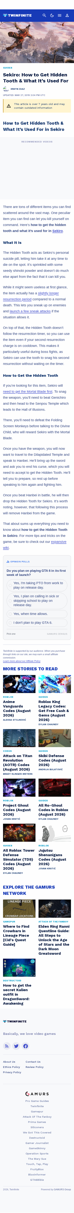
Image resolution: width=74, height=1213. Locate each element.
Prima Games (37, 1121)
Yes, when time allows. (30, 614)
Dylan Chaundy (48, 724)
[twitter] (16, 1046)
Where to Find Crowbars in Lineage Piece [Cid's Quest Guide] (16, 935)
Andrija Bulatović (51, 769)
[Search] (44, 15)
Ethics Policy (11, 1066)
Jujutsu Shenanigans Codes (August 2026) (52, 857)
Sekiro (57, 231)
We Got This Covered (37, 1132)
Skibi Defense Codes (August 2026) (52, 760)
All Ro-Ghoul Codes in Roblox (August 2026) (53, 810)
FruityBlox (37, 1169)
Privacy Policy (12, 1072)
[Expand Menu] (59, 15)
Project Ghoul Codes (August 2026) (17, 810)
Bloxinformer (37, 1174)
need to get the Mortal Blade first (27, 391)
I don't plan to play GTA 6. (32, 623)
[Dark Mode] (52, 15)
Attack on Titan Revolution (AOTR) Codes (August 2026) (17, 762)
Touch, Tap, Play (37, 1164)
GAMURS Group (62, 1189)
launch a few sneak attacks (30, 311)
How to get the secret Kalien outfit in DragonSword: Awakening (17, 994)
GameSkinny (37, 1148)
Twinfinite (37, 1106)
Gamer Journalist (37, 1142)
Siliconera (37, 1127)
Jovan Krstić (11, 819)
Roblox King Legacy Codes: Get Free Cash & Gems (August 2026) (54, 710)
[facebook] (25, 1046)
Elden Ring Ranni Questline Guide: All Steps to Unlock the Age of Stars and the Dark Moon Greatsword (54, 940)
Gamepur (37, 1111)
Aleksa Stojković (14, 720)
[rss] (7, 1046)
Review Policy (34, 1066)
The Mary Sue (37, 1158)
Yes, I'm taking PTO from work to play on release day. (38, 585)
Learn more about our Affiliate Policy (21, 661)
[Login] (67, 15)
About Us (9, 1061)
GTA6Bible (37, 1179)
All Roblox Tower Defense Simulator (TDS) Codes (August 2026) (19, 859)
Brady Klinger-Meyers (17, 774)
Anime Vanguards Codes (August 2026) (17, 708)
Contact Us (33, 1061)
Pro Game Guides (37, 1100)
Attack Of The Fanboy (37, 1116)
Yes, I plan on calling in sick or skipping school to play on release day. (36, 600)
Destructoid (37, 1137)
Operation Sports (37, 1153)
